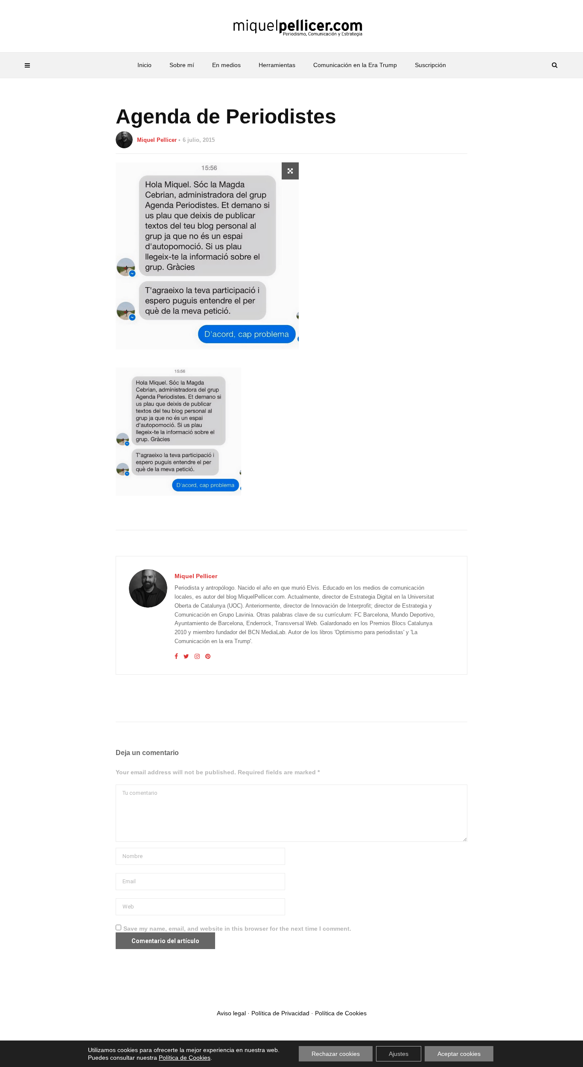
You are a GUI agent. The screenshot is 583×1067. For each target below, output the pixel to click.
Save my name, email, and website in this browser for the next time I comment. (237, 928)
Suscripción (430, 65)
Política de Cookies (341, 1013)
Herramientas (277, 65)
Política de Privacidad (280, 1013)
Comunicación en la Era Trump (355, 65)
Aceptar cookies (459, 1053)
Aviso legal (231, 1013)
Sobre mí (181, 65)
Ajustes (398, 1053)
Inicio (144, 65)
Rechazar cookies (336, 1053)
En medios (226, 65)
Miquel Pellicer (157, 140)
